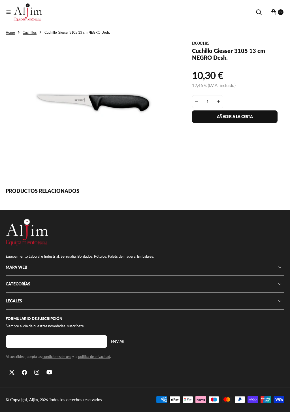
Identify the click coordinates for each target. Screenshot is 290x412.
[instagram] (37, 372)
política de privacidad (94, 357)
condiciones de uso (56, 357)
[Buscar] (259, 12)
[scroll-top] (280, 402)
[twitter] (12, 372)
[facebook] (24, 372)
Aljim (33, 399)
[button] (8, 12)
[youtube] (49, 372)
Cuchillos (30, 32)
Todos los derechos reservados (75, 399)
